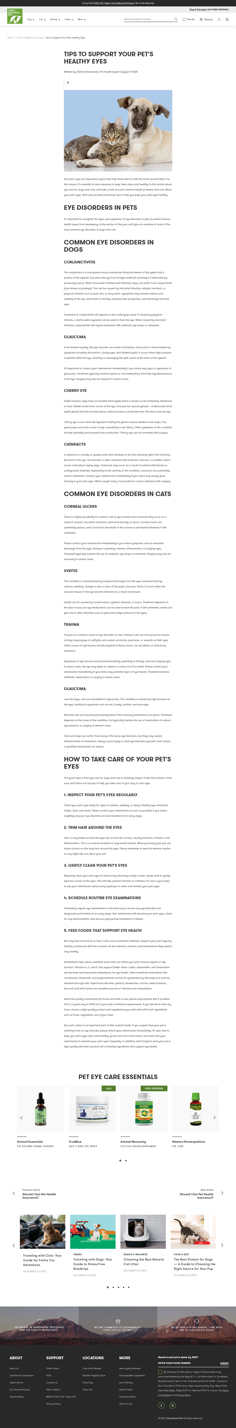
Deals (67, 19)
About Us (14, 1368)
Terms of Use (125, 1403)
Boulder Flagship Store (94, 1375)
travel (77, 1254)
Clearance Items (127, 1396)
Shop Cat (87, 1389)
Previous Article (31, 1189)
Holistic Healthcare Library (29, 37)
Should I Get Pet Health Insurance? (39, 1195)
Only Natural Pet (174, 1418)
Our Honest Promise (20, 1389)
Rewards (208, 19)
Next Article (207, 1189)
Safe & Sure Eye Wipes (83, 1146)
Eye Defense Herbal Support (35, 1146)
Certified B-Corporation (22, 1375)
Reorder (191, 19)
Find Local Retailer (92, 1368)
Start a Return (53, 1389)
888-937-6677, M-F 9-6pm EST (61, 1396)
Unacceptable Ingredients (132, 1375)
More (80, 19)
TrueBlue (75, 1141)
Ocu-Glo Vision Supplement (138, 1146)
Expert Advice (16, 1382)
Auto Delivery (126, 1382)
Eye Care (178, 1146)
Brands (53, 19)
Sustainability (17, 1396)
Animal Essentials (30, 1141)
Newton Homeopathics (188, 1141)
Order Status (52, 1368)
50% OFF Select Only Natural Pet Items (114, 3)
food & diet (181, 1254)
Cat (41, 19)
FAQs (48, 1375)
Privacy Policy (53, 1403)
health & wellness (136, 1254)
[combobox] (151, 19)
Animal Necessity (133, 1141)
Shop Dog (88, 1382)
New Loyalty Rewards (129, 1368)
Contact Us (52, 1382)
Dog (29, 19)
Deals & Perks (126, 1389)
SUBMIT (224, 1363)
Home (10, 37)
